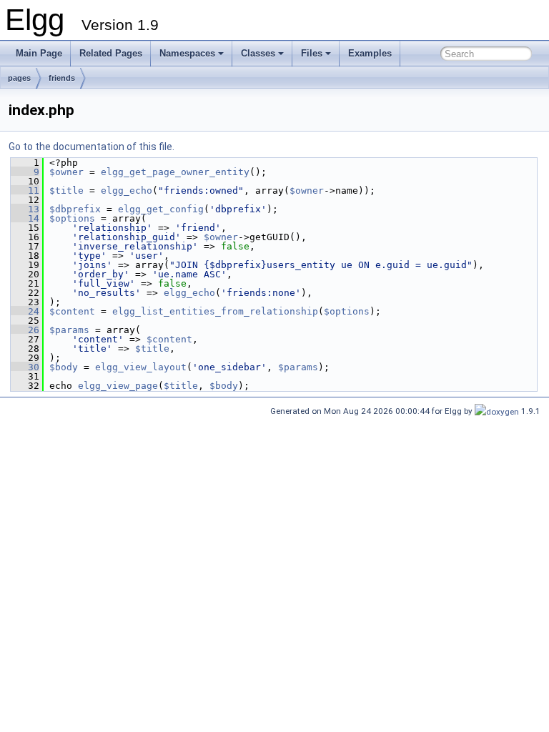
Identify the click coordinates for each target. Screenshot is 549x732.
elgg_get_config (161, 209)
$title (66, 190)
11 (25, 190)
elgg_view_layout (141, 367)
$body (63, 367)
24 (25, 311)
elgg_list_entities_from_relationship (215, 311)
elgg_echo (126, 190)
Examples (370, 53)
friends (62, 78)
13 (25, 209)
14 (25, 218)
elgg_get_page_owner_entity (175, 172)
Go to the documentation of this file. (91, 146)
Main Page (39, 53)
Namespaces (187, 53)
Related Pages (110, 53)
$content (72, 311)
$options (72, 218)
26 (25, 330)
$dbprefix (75, 209)
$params (69, 330)
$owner (66, 172)
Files (311, 53)
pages (19, 78)
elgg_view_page (118, 385)
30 (25, 367)
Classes (258, 53)
